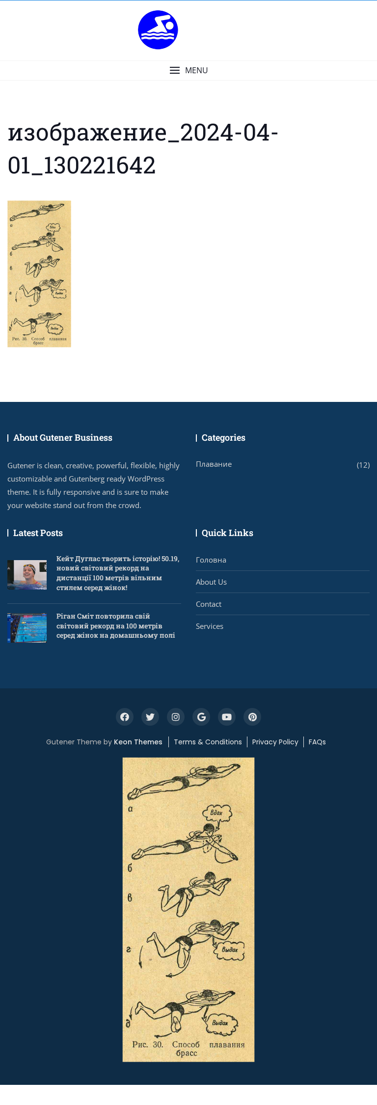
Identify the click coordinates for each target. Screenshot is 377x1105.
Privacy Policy (275, 742)
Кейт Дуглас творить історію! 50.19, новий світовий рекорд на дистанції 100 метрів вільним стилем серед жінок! (117, 573)
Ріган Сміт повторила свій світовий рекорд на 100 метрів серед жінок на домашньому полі (115, 625)
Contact (208, 604)
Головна (211, 560)
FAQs (317, 742)
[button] (188, 70)
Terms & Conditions (208, 742)
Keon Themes (138, 742)
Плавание (214, 464)
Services (209, 626)
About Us (211, 582)
